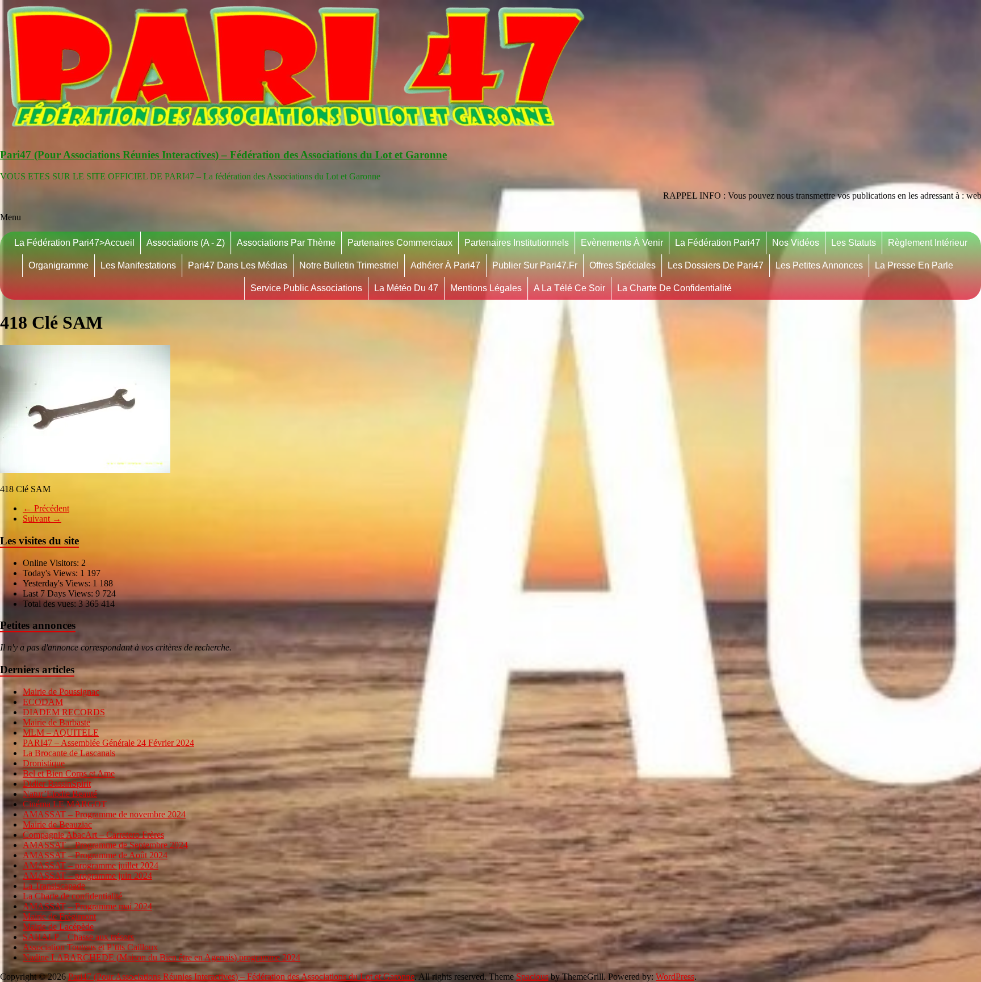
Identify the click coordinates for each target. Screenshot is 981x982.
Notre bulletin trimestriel (349, 265)
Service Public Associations (306, 288)
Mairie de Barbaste (56, 722)
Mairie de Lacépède (58, 926)
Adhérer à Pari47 (445, 265)
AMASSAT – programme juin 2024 (87, 875)
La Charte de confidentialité (674, 288)
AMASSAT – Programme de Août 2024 (95, 855)
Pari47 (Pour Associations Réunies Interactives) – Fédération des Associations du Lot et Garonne (223, 155)
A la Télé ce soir (569, 288)
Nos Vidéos (795, 242)
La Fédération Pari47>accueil (74, 242)
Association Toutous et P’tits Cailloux (90, 947)
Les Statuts (853, 242)
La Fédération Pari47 (717, 242)
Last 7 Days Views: (59, 593)
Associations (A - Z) (185, 242)
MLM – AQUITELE (61, 732)
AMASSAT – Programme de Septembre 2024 (105, 845)
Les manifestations (138, 265)
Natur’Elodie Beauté (60, 794)
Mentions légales (486, 288)
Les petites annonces (819, 265)
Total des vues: (50, 603)
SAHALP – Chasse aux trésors (78, 937)
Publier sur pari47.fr (534, 265)
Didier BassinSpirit (57, 783)
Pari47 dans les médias (237, 265)
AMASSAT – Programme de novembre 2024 (104, 814)
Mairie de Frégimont (59, 916)
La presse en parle (914, 265)
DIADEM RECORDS (64, 712)
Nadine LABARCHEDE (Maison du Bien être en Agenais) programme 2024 (161, 957)
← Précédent (46, 508)
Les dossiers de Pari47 (716, 265)
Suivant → (42, 518)
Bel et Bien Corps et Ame (69, 773)
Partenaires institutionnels (516, 242)
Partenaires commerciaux (399, 242)
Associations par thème (286, 242)
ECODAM (43, 702)
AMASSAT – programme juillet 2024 (90, 865)
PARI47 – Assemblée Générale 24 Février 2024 (108, 743)
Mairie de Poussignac (61, 691)
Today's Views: (51, 573)
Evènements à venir (622, 242)
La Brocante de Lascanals (69, 753)
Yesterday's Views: (58, 583)
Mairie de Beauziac (57, 824)
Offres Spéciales (622, 265)
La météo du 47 (406, 288)
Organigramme (58, 265)
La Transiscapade (54, 886)
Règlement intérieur (927, 242)
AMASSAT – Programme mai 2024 (87, 906)
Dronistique (44, 763)
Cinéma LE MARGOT (65, 804)
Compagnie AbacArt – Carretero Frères (93, 835)
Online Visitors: (52, 563)
